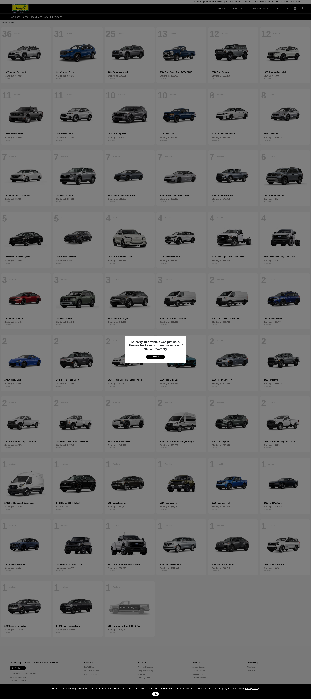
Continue (155, 357)
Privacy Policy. (252, 688)
